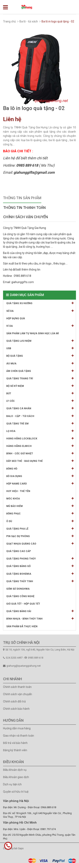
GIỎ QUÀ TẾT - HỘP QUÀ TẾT (23, 603)
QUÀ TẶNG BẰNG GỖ (18, 566)
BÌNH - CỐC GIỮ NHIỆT (19, 453)
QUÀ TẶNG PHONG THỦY (21, 558)
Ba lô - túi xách (28, 21)
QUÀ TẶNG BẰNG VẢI (18, 611)
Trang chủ (9, 21)
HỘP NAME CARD (16, 483)
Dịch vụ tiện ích (12, 784)
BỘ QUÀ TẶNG (14, 355)
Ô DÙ (9, 521)
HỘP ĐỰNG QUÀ (15, 318)
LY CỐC (10, 401)
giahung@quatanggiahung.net (23, 665)
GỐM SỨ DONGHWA (18, 588)
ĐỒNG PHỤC (13, 513)
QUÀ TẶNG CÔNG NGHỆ (20, 596)
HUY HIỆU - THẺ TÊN (18, 491)
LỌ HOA (10, 431)
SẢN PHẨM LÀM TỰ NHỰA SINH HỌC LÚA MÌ (32, 333)
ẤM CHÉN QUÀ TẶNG (18, 371)
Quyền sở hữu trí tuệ (15, 791)
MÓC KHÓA (13, 498)
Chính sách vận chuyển (17, 694)
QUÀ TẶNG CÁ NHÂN (18, 408)
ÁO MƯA (11, 363)
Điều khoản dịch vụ (15, 769)
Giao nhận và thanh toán (18, 735)
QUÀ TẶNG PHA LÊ (17, 528)
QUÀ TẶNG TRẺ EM (17, 423)
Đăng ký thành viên (15, 750)
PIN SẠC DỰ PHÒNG (18, 536)
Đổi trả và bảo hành (15, 743)
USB (8, 348)
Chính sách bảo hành (16, 708)
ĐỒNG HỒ (11, 468)
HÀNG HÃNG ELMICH (19, 446)
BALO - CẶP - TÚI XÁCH (20, 416)
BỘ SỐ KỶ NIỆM (15, 386)
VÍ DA (9, 326)
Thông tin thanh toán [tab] (24, 207)
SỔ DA (10, 311)
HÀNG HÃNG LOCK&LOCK (21, 438)
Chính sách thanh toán (17, 686)
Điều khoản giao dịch (16, 777)
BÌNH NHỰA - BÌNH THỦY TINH (24, 618)
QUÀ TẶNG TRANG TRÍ (19, 378)
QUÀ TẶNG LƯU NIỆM (18, 340)
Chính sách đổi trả (14, 701)
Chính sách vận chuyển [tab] (25, 217)
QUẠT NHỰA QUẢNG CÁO (21, 543)
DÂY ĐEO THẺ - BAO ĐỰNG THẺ (24, 461)
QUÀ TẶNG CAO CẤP (18, 551)
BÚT (8, 393)
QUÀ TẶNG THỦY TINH (19, 581)
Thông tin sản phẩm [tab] (22, 198)
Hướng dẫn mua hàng (17, 728)
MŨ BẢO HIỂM (14, 506)
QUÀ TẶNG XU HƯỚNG (19, 303)
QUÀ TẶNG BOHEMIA (18, 573)
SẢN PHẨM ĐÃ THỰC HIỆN (21, 626)
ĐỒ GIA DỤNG (14, 476)
